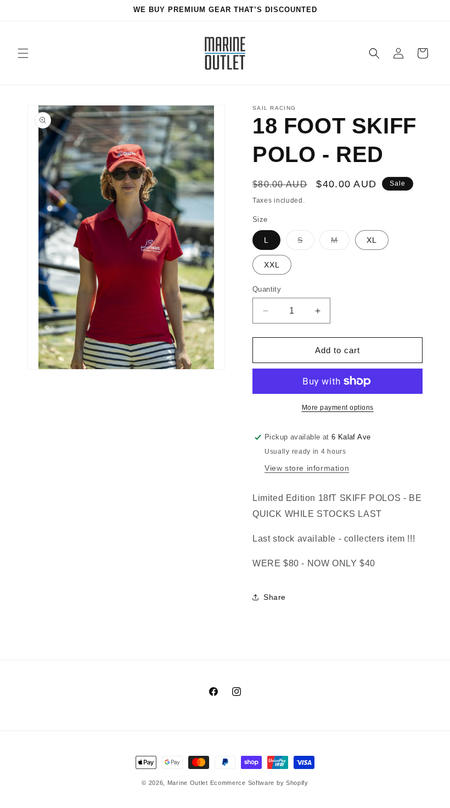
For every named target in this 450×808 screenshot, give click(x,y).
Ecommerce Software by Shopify (259, 782)
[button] (23, 53)
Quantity (266, 289)
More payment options (338, 407)
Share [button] (274, 597)
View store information (307, 468)
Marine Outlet (187, 782)
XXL (272, 264)
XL (372, 240)
